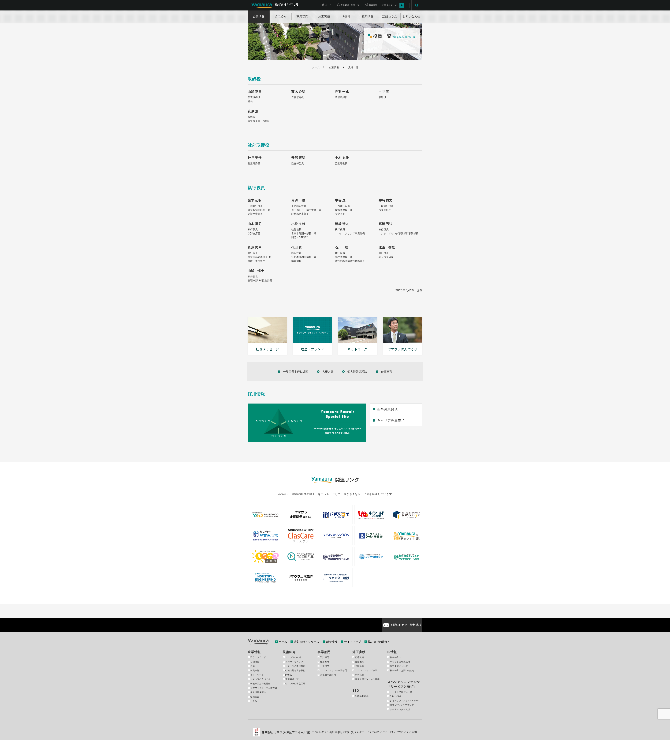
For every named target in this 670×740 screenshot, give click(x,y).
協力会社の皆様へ (379, 641)
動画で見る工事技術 (295, 670)
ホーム (328, 5)
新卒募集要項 (387, 409)
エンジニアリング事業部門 (333, 670)
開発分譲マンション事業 (367, 679)
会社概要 (254, 661)
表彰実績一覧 (292, 679)
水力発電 (359, 674)
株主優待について (399, 666)
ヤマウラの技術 (293, 657)
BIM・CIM (395, 696)
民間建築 (359, 666)
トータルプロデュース (401, 692)
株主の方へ (395, 657)
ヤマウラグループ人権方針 (263, 688)
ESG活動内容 (362, 696)
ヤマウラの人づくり (260, 679)
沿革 (252, 666)
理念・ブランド (258, 657)
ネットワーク (257, 674)
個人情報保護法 (357, 371)
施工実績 (359, 652)
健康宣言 (386, 371)
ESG (355, 690)
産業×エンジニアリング (402, 705)
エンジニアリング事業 (366, 670)
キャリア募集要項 (391, 420)
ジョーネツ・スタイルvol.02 (404, 700)
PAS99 (288, 674)
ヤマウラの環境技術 (295, 666)
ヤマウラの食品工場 (295, 683)
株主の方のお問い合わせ (402, 670)
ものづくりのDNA (294, 661)
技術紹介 (289, 652)
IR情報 (392, 652)
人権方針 (327, 371)
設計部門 (324, 657)
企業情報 (334, 67)
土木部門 (324, 666)
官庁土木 (359, 661)
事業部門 (324, 652)
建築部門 (324, 661)
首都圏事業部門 (328, 674)
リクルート (256, 701)
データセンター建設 (400, 709)
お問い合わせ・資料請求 (405, 625)
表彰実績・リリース (349, 5)
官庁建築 (359, 657)
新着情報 (373, 5)
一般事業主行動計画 (295, 371)
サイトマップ (352, 641)
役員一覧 (254, 670)
